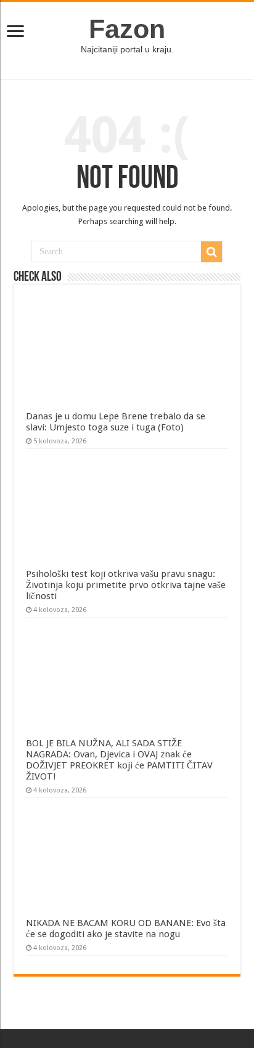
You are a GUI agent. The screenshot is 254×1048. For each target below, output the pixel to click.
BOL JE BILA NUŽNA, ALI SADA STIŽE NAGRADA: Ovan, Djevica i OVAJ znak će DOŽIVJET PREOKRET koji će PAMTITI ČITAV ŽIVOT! (119, 760)
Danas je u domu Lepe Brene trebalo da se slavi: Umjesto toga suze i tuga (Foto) (115, 422)
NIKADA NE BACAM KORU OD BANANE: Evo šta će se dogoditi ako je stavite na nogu (126, 928)
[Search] (211, 251)
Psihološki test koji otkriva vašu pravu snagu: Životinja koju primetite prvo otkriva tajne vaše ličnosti (126, 585)
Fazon (127, 29)
